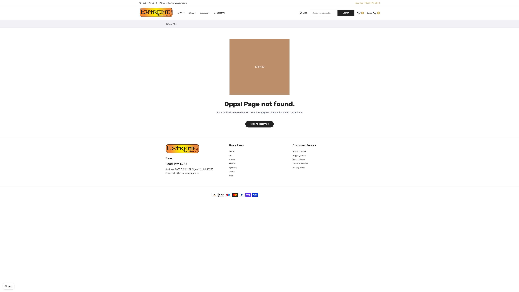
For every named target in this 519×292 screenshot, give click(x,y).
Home (168, 24)
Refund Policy (299, 159)
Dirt (230, 155)
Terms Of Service (300, 163)
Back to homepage (259, 124)
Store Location (299, 151)
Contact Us (219, 13)
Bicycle (232, 163)
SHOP (180, 13)
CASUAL (204, 13)
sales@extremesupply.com (175, 3)
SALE (191, 13)
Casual (232, 172)
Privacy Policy (299, 168)
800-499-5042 (150, 3)
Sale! (231, 176)
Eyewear (233, 168)
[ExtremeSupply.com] (156, 13)
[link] (513, 272)
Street (232, 159)
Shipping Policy (299, 155)
